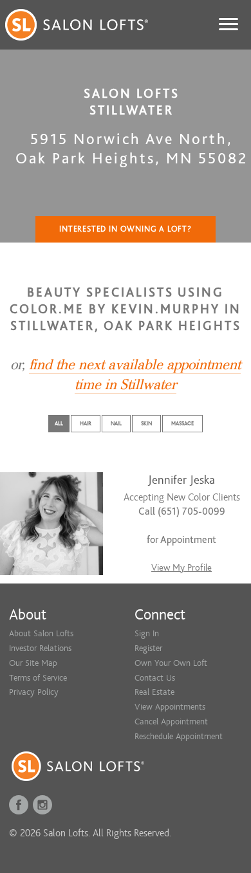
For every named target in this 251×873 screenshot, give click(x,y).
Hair (85, 423)
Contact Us (155, 678)
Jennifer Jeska (181, 480)
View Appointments (170, 707)
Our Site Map (33, 663)
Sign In (147, 633)
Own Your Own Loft (171, 663)
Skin (146, 423)
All (59, 423)
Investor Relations (40, 648)
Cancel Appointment (171, 721)
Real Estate (154, 692)
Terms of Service (38, 678)
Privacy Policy (34, 692)
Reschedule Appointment (179, 736)
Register (148, 648)
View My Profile (181, 567)
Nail (116, 423)
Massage (182, 423)
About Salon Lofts (41, 633)
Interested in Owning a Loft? (125, 229)
